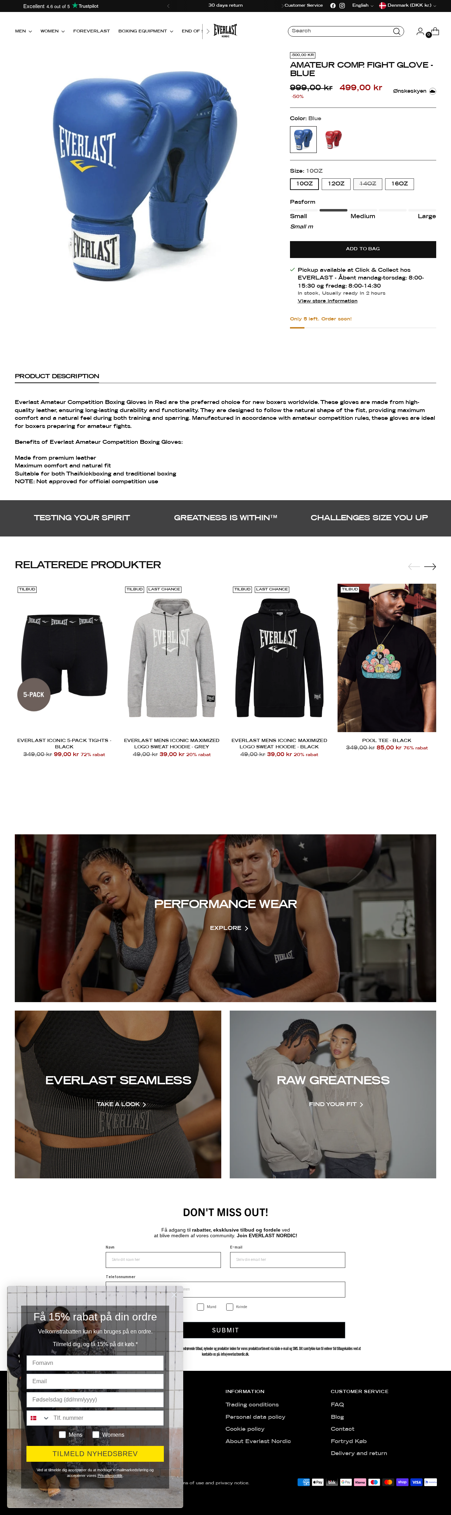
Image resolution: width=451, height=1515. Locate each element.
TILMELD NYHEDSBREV (95, 1454)
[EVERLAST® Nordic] (225, 31)
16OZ (399, 184)
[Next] (282, 6)
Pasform (302, 202)
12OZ (336, 184)
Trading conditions (252, 1405)
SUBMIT (225, 1330)
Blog (337, 1417)
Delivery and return (359, 1453)
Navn (110, 1247)
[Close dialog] (174, 1295)
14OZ (367, 184)
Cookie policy (245, 1429)
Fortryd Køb (349, 1441)
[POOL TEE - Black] (387, 658)
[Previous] (168, 6)
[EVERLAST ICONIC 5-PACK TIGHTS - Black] (64, 658)
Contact (342, 1429)
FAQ (337, 1405)
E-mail (236, 1247)
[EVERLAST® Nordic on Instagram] (342, 5)
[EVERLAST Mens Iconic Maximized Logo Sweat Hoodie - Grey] (171, 658)
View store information (328, 301)
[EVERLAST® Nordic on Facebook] (333, 5)
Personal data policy (255, 1417)
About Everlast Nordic (258, 1441)
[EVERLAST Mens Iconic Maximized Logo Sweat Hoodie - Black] (279, 658)
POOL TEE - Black (387, 741)
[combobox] (38, 1418)
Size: (306, 171)
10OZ (304, 184)
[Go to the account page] (417, 31)
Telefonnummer (120, 1277)
